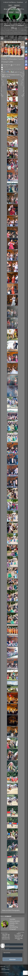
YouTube (11, 12)
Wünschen (17, 5)
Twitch (17, 12)
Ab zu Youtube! (8, 9)
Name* (8, 944)
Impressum (3, 968)
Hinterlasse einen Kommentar (12, 69)
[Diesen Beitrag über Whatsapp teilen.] (11, 71)
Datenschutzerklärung (5, 969)
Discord (26, 65)
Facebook (26, 49)
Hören (10, 5)
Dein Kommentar (7, 952)
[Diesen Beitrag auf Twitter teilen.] (8, 71)
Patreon (26, 68)
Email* (7, 948)
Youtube (26, 55)
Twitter (26, 52)
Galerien (5, 67)
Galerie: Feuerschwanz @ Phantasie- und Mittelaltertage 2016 (18, 936)
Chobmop (7, 916)
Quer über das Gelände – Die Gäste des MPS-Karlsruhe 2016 (6, 936)
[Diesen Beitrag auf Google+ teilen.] (9, 71)
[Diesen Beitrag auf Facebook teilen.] (6, 71)
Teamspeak (26, 62)
